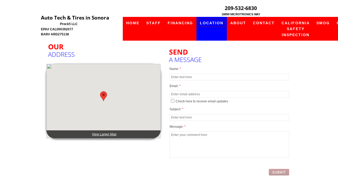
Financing (180, 23)
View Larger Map (104, 134)
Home (132, 23)
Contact (264, 23)
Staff (153, 23)
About (238, 23)
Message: (178, 127)
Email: (175, 86)
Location (211, 23)
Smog (323, 23)
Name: (175, 69)
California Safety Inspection (295, 29)
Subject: (176, 109)
